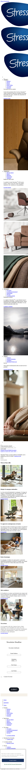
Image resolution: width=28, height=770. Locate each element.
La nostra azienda (11, 295)
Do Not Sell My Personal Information (13, 764)
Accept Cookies (12, 760)
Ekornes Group (10, 743)
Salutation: (14, 659)
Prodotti (6, 79)
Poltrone (9, 81)
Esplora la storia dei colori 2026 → (9, 451)
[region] (13, 759)
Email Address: (14, 653)
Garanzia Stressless (11, 359)
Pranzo (8, 83)
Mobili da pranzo (12, 450)
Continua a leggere (8, 306)
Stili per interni (10, 172)
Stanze (8, 174)
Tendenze (9, 178)
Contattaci (9, 360)
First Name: (14, 665)
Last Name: (14, 670)
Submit (14, 689)
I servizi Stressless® (8, 369)
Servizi (5, 356)
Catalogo (9, 357)
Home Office (10, 85)
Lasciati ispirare (7, 187)
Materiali (9, 175)
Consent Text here (8, 676)
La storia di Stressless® (12, 291)
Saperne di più (7, 98)
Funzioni (9, 87)
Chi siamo (6, 289)
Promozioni (9, 176)
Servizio (8, 294)
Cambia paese (10, 739)
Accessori (9, 86)
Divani (8, 82)
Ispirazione (6, 171)
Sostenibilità (9, 293)
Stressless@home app (12, 361)
